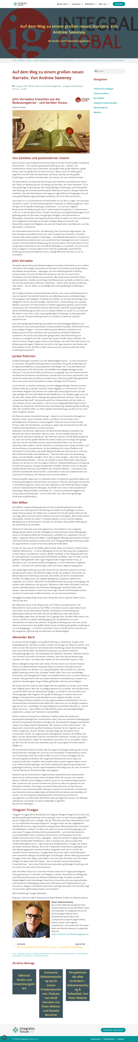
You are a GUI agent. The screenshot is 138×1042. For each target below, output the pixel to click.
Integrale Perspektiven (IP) (42, 60)
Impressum (96, 1039)
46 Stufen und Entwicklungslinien (63, 60)
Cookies (120, 1039)
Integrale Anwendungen (105, 102)
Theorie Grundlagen (103, 88)
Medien (29, 60)
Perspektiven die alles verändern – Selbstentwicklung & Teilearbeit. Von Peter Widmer (77, 985)
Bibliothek (21, 60)
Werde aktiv (62, 4)
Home (14, 60)
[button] (4, 1037)
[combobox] (110, 71)
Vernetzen (76, 4)
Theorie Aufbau (101, 93)
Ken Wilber (99, 98)
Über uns (102, 4)
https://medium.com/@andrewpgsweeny (70, 934)
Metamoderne (101, 107)
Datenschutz (109, 1039)
